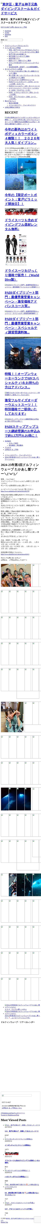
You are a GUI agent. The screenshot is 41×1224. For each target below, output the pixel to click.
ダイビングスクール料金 (13, 69)
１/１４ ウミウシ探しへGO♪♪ (16, 1009)
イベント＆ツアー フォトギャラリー (22, 105)
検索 (2, 40)
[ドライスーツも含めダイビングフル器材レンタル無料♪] (21, 215)
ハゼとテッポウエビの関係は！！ (17, 1177)
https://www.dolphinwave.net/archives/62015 (15, 554)
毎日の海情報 (13, 103)
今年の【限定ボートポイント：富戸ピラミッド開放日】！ (21, 199)
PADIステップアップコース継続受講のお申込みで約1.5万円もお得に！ (22, 431)
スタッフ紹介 (13, 443)
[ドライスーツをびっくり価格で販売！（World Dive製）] (17, 265)
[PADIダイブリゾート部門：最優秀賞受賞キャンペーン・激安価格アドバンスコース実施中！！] (22, 287)
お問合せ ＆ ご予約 (11, 449)
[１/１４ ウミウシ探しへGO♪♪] (22, 1007)
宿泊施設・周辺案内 (16, 445)
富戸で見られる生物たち (17, 54)
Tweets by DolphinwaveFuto (10, 1115)
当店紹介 (8, 441)
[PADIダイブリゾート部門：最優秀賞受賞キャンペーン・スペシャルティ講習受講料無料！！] (22, 313)
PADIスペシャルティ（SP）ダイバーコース (24, 86)
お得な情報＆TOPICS (12, 107)
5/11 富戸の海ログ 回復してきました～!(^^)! (21, 1131)
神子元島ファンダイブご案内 (19, 56)
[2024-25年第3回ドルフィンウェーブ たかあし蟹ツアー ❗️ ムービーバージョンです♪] (22, 1013)
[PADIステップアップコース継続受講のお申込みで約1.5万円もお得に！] (22, 421)
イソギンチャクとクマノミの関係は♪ (18, 1145)
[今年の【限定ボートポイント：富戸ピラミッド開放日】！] (21, 190)
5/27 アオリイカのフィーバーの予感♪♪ (19, 1209)
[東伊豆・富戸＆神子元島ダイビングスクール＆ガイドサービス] (20, 13)
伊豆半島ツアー (14, 58)
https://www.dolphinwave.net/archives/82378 (15, 491)
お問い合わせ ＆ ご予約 (18, 27)
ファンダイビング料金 (13, 48)
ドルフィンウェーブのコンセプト (17, 46)
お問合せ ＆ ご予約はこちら (12, 1108)
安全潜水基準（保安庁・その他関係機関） (24, 67)
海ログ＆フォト (10, 101)
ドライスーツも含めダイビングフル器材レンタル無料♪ (21, 224)
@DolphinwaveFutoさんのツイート (13, 1113)
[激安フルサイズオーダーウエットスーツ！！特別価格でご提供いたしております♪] (22, 395)
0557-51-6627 (5, 27)
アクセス (8, 447)
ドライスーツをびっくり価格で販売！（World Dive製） (22, 275)
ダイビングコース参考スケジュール (21, 80)
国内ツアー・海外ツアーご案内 (20, 60)
